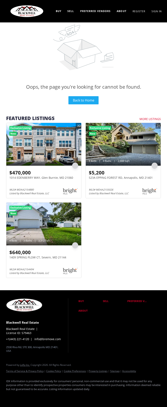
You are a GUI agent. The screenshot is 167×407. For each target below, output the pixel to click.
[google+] (58, 396)
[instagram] (46, 396)
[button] (89, 301)
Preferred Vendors (95, 11)
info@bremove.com (47, 339)
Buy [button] (58, 11)
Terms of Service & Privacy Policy (25, 371)
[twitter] (35, 396)
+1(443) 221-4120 (17, 339)
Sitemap (115, 371)
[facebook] (11, 396)
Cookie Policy (53, 371)
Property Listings (98, 371)
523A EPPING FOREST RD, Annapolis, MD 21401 (121, 178)
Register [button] (139, 11)
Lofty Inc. (25, 365)
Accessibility (129, 371)
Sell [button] (70, 11)
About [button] (121, 11)
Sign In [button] (157, 11)
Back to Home (83, 100)
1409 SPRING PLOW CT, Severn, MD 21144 (37, 257)
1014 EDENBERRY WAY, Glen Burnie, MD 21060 (41, 178)
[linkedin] (23, 396)
